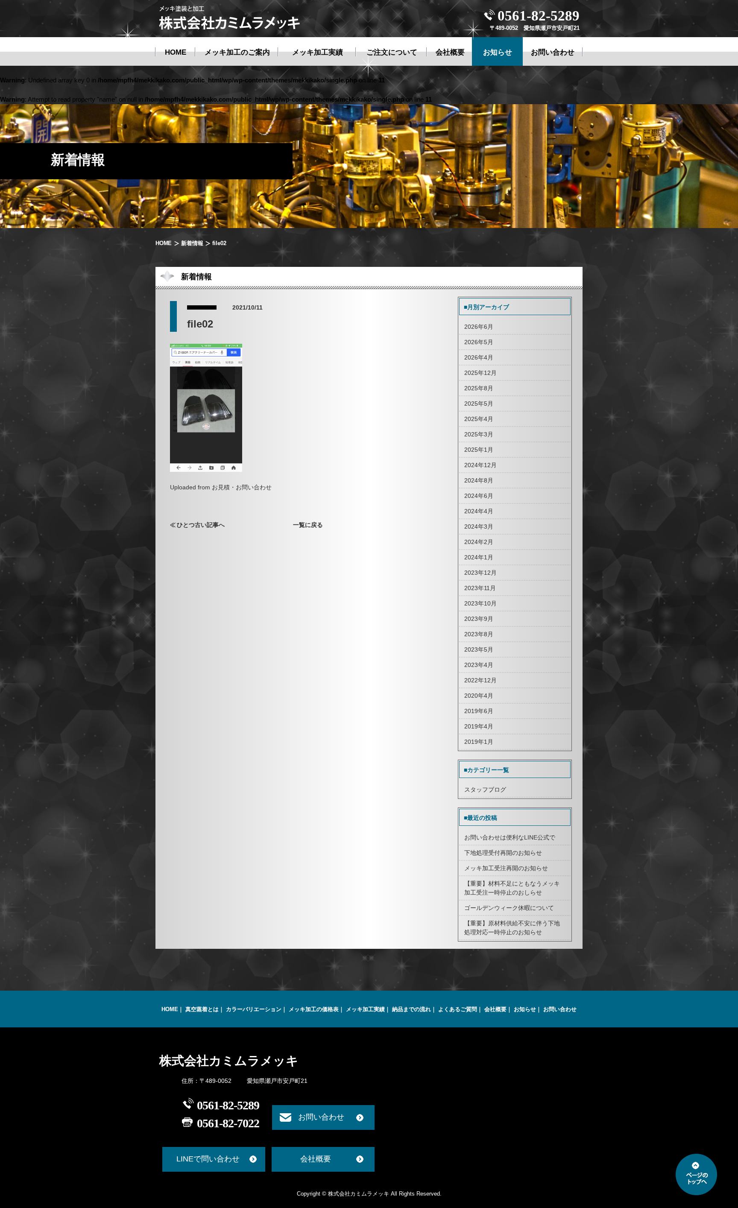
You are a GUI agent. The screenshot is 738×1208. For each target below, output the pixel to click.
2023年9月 (478, 618)
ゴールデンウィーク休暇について (509, 907)
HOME (163, 243)
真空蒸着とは (202, 1009)
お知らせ (525, 1009)
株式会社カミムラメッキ (229, 1061)
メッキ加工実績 (365, 1009)
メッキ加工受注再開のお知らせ (506, 868)
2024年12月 (480, 465)
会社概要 (495, 1009)
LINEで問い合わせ (208, 1159)
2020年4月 (478, 695)
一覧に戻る (308, 524)
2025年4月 (478, 418)
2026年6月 (478, 326)
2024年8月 (478, 480)
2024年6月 (478, 495)
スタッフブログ (485, 789)
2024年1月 (478, 557)
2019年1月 (478, 741)
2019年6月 (478, 711)
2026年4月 (478, 357)
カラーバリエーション (253, 1009)
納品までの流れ (411, 1009)
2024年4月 (478, 511)
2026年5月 (478, 342)
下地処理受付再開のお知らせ (503, 852)
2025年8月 (478, 388)
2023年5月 (478, 649)
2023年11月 (480, 588)
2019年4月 (478, 726)
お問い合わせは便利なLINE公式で (509, 837)
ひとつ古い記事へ (201, 524)
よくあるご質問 (457, 1009)
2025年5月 (478, 403)
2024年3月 (478, 526)
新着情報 (192, 243)
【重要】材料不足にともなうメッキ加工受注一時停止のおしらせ (512, 888)
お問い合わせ (560, 1009)
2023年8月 (478, 634)
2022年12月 (480, 680)
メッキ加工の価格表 (314, 1009)
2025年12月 (480, 372)
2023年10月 (480, 603)
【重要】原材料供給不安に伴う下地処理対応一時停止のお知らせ (512, 928)
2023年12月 (480, 572)
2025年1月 (478, 449)
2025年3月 (478, 434)
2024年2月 (478, 541)
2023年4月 (478, 664)
